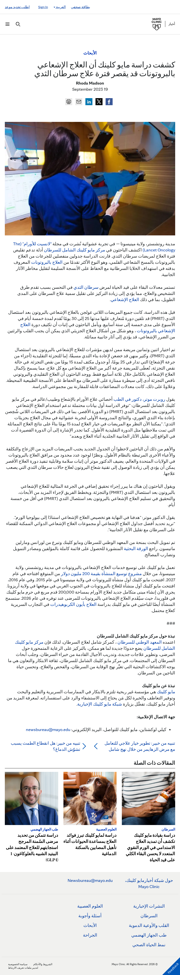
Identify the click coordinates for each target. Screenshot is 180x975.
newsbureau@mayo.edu (48, 729)
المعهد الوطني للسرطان (139, 642)
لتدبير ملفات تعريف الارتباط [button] (23, 967)
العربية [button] (60, 7)
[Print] (68, 101)
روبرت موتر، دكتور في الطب (139, 399)
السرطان (149, 915)
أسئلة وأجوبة (90, 915)
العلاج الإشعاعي (125, 299)
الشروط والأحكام (42, 964)
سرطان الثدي (86, 287)
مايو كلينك (166, 691)
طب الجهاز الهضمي (149, 935)
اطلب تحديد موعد (17, 7)
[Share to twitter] (99, 101)
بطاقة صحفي (80, 7)
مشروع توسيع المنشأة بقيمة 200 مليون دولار (101, 573)
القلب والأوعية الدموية (149, 925)
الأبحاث (90, 925)
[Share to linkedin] (88, 101)
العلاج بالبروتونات (47, 262)
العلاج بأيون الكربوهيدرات (73, 604)
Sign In (43, 7)
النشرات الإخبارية (149, 906)
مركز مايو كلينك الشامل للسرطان (74, 250)
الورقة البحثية (136, 548)
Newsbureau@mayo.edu (90, 880)
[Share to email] (78, 101)
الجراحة (90, 935)
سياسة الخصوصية (17, 964)
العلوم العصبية (90, 906)
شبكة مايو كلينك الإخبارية (99, 704)
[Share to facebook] (109, 101)
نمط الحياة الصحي (149, 944)
